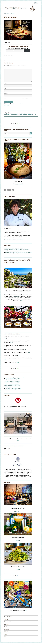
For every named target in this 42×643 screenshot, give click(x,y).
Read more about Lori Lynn (9, 239)
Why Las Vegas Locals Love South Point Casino (14, 248)
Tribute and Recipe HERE (18, 184)
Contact (5, 636)
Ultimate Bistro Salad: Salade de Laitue (13, 388)
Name (5, 83)
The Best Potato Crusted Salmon (11, 389)
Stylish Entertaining (8, 616)
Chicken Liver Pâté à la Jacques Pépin (12, 381)
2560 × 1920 (12, 55)
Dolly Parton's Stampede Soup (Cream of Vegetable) (15, 376)
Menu (36, 2)
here (5, 338)
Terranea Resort (16, 296)
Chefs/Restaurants (8, 621)
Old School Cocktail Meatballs (11, 379)
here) (11, 342)
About (5, 634)
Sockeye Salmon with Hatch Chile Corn (13, 253)
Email (5, 88)
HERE (21, 300)
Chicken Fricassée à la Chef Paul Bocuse (13, 382)
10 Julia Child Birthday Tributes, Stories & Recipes (15, 250)
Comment (6, 68)
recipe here (18, 540)
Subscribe (27, 50)
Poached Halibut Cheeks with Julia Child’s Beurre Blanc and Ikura (18, 252)
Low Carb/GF (6, 629)
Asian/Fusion (6, 626)
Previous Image (6, 13)
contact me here (19, 239)
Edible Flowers (7, 631)
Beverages (6, 624)
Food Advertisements (13, 123)
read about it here (18, 511)
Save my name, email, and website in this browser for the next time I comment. (18, 98)
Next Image (12, 13)
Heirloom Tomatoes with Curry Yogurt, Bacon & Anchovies (17, 249)
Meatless (6, 619)
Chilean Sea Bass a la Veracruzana (12, 384)
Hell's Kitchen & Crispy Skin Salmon (12, 385)
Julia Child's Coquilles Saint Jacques (12, 378)
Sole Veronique (8, 386)
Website (6, 93)
